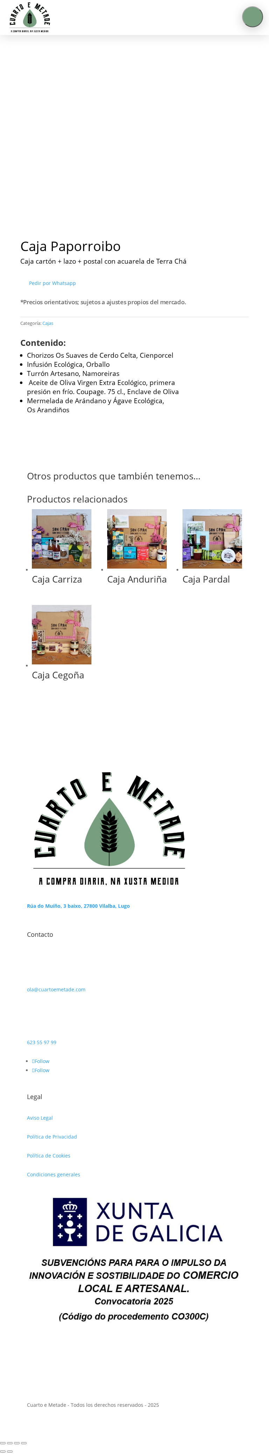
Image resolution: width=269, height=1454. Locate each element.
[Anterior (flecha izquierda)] (3, 1452)
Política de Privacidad (52, 1136)
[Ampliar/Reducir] (3, 1443)
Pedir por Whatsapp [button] (52, 283)
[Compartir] (17, 1443)
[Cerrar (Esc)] (24, 1443)
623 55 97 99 (41, 1042)
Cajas (47, 323)
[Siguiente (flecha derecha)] (10, 1452)
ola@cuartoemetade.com (56, 989)
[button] (252, 16)
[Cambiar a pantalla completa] (10, 1443)
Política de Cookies (48, 1155)
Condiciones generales (53, 1174)
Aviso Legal (40, 1117)
